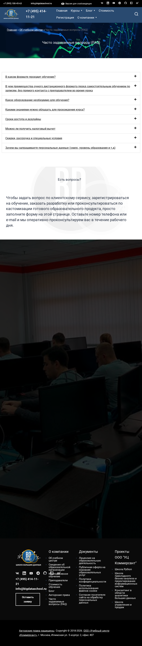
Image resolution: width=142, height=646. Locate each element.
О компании (85, 17)
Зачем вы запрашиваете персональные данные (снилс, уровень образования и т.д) (60, 147)
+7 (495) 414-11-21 (36, 14)
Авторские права (59, 595)
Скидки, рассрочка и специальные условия (33, 138)
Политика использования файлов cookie (88, 588)
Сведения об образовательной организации (59, 567)
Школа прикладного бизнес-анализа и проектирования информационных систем (126, 580)
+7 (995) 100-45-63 (12, 3)
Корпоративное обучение (58, 575)
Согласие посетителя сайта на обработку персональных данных (92, 598)
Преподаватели (58, 580)
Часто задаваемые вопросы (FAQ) (58, 601)
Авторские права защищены (36, 630)
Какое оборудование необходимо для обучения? (37, 100)
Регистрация (65, 17)
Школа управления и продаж (123, 605)
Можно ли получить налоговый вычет (30, 128)
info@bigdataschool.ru (41, 3)
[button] (71, 77)
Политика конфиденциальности (92, 580)
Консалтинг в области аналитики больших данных (125, 594)
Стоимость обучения (55, 586)
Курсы (75, 10)
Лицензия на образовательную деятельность (90, 560)
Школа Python (123, 569)
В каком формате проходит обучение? (30, 76)
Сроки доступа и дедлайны (23, 119)
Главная (61, 10)
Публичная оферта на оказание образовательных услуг (92, 571)
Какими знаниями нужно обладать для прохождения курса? (45, 109)
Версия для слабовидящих (78, 3)
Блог (89, 10)
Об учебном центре (31, 29)
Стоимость (106, 10)
